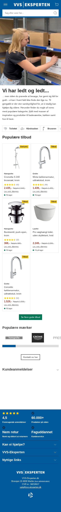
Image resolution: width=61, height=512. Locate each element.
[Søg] (55, 13)
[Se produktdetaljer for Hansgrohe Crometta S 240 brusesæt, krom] (16, 157)
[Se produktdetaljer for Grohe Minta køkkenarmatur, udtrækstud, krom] (45, 157)
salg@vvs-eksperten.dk (30, 487)
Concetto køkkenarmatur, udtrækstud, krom (12, 290)
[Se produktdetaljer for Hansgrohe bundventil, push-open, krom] (16, 212)
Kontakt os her (30, 357)
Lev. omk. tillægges (11, 191)
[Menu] (5, 4)
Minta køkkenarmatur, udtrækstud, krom (43, 178)
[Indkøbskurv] (56, 4)
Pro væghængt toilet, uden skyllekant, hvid (43, 234)
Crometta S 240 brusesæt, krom (12, 178)
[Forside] (32, 4)
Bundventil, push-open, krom (15, 234)
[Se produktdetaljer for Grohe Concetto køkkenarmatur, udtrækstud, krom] (16, 268)
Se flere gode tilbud (30, 317)
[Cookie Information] (30, 495)
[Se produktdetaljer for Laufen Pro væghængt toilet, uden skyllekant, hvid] (45, 212)
